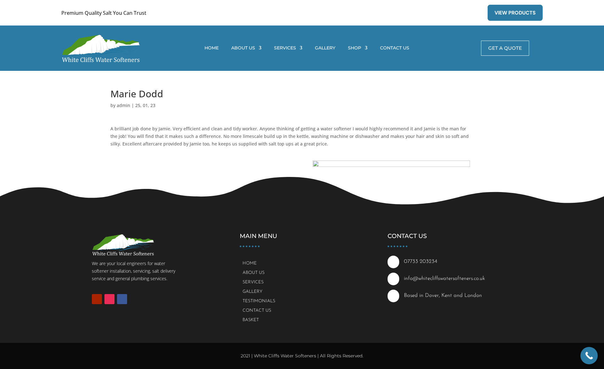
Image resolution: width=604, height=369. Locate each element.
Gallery (325, 48)
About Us (243, 48)
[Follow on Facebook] (122, 299)
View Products (515, 12)
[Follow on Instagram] (109, 299)
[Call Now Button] (589, 355)
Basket (251, 320)
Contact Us (394, 48)
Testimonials (259, 301)
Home (211, 48)
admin (123, 105)
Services (285, 48)
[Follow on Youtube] (97, 299)
